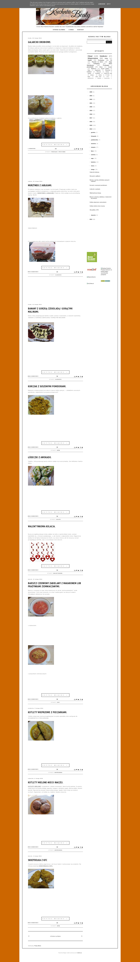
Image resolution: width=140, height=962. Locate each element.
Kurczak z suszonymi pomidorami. (47, 386)
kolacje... (92, 75)
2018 (91, 114)
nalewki (89, 73)
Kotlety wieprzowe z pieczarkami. (47, 712)
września (93, 143)
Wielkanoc (93, 68)
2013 (91, 219)
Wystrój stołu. (107, 78)
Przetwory (101, 60)
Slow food (98, 76)
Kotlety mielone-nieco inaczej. (45, 782)
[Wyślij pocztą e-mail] (75, 149)
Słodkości (58, 274)
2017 (91, 118)
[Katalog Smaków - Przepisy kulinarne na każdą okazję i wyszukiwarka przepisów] (106, 274)
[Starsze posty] (82, 936)
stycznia (93, 215)
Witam (101, 67)
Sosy (89, 70)
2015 (91, 125)
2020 (91, 106)
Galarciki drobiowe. (39, 42)
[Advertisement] (55, 167)
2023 (91, 95)
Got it (109, 4)
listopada (93, 136)
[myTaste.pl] (90, 283)
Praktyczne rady (108, 73)
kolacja (107, 71)
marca (92, 165)
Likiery (100, 75)
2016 (91, 121)
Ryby (89, 76)
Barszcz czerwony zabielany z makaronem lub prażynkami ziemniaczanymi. (54, 585)
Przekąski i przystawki (58, 151)
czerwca (93, 154)
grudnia (93, 132)
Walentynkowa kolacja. (41, 526)
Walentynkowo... (58, 573)
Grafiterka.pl (79, 952)
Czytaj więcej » (55, 144)
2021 (91, 103)
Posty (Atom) (37, 945)
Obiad (90, 56)
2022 (91, 99)
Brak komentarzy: (33, 271)
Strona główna (59, 29)
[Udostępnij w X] (78, 149)
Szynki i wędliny (105, 68)
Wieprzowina (58, 772)
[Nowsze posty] (29, 936)
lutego (93, 169)
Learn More (101, 4)
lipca (92, 151)
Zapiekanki (97, 70)
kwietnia (93, 162)
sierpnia (93, 147)
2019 (91, 110)
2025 (91, 92)
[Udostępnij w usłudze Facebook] (80, 149)
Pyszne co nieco (97, 62)
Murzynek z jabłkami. (40, 185)
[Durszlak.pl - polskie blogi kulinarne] (91, 277)
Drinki (108, 76)
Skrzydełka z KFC (37, 860)
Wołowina (99, 78)
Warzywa (99, 71)
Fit (111, 60)
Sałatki (58, 519)
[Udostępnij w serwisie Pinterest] (82, 149)
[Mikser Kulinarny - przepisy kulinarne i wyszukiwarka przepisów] (92, 261)
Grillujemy (96, 63)
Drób (58, 450)
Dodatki (110, 67)
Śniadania (97, 73)
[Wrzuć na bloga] (76, 149)
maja (92, 158)
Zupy (58, 702)
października (94, 139)
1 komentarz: (32, 148)
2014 (91, 129)
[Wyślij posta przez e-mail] (55, 148)
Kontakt (80, 29)
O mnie (71, 29)
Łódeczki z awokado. (40, 457)
